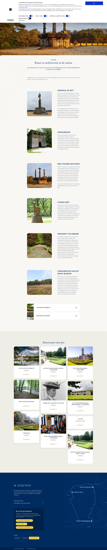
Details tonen (21, 20)
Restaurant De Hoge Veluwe (22, 503)
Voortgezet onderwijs (23, 527)
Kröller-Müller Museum (43, 315)
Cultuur (53, 60)
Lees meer (26, 374)
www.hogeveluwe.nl (27, 6)
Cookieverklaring (31, 548)
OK (94, 3)
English (25, 538)
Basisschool (20, 524)
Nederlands (34, 538)
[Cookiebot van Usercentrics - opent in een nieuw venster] (10, 20)
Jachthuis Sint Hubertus (43, 307)
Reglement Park (18, 500)
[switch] (45, 16)
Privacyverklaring (19, 548)
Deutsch (17, 538)
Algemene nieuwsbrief (23, 520)
